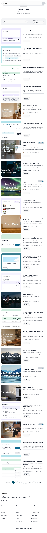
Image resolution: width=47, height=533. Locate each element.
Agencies (3, 518)
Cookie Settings (34, 521)
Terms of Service (35, 512)
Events (17, 512)
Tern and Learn (19, 521)
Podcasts (18, 509)
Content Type (35, 20)
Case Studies (4, 515)
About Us (3, 509)
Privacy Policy (34, 515)
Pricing (17, 518)
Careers (3, 512)
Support (33, 509)
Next (39, 482)
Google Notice (34, 518)
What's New (19, 515)
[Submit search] (26, 21)
